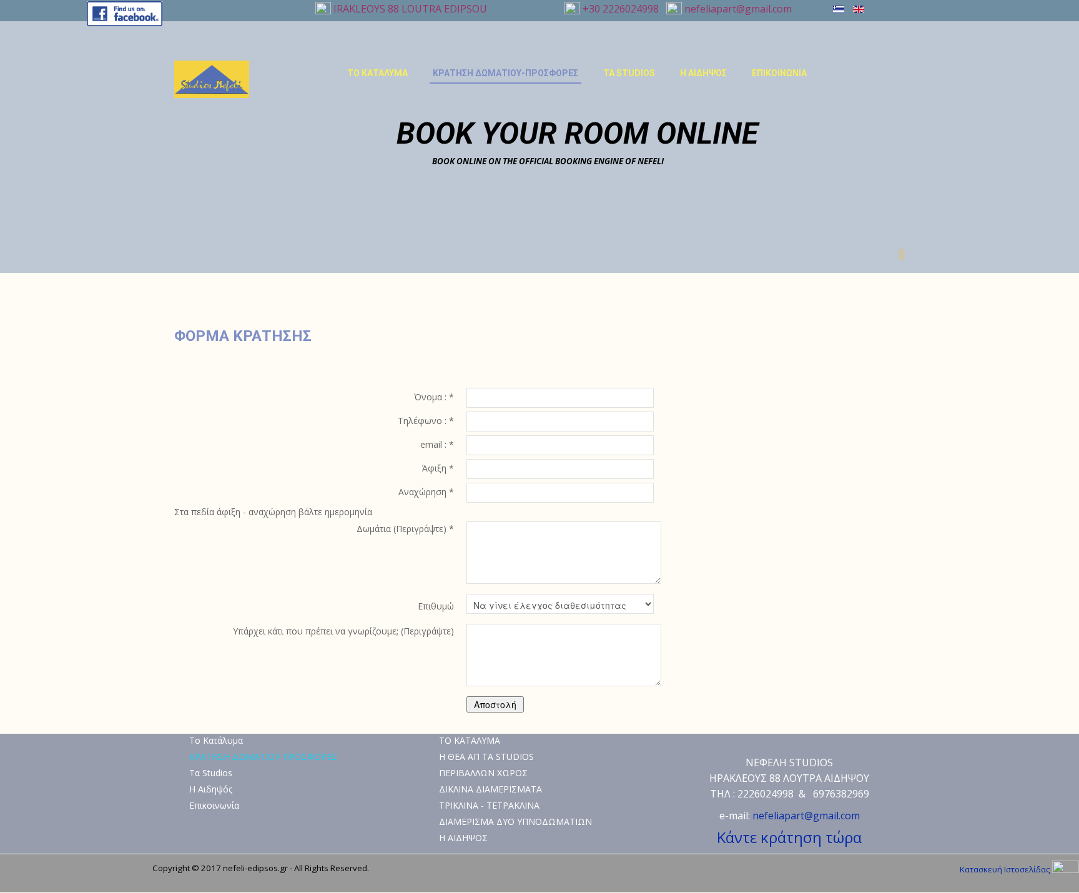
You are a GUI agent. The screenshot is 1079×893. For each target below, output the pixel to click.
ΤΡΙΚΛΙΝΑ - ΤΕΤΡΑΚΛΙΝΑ (489, 805)
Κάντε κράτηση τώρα (789, 837)
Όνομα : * (434, 397)
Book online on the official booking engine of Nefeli (548, 161)
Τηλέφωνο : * (426, 421)
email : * (437, 444)
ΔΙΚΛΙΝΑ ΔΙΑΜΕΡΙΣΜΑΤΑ (490, 789)
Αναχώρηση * (426, 492)
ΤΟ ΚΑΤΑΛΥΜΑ (469, 740)
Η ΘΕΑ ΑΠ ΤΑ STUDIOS (486, 756)
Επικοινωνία (779, 73)
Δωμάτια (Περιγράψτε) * (405, 529)
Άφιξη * (438, 468)
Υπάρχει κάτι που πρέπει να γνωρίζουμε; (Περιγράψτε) (343, 631)
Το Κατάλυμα (377, 73)
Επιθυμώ (436, 606)
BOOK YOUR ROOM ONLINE (577, 133)
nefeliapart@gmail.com (737, 9)
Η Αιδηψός (703, 73)
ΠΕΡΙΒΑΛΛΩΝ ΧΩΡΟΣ (483, 773)
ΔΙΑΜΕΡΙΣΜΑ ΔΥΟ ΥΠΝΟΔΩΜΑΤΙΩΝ (515, 821)
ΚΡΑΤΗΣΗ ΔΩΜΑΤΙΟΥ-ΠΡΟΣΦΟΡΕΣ (505, 73)
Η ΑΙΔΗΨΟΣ (463, 838)
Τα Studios (629, 73)
